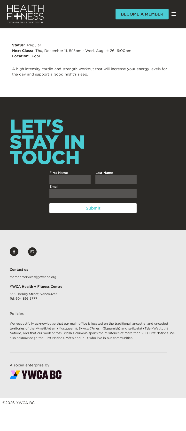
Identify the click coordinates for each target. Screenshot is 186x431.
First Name (58, 173)
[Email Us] (32, 252)
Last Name (104, 173)
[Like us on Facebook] (14, 252)
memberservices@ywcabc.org (33, 277)
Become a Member (142, 14)
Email (54, 186)
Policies (17, 314)
